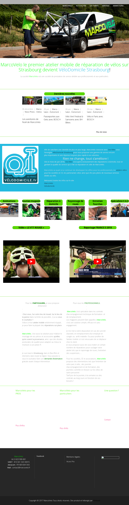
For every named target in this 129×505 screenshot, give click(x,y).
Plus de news (101, 132)
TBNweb (96, 500)
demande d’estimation (53, 358)
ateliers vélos (121, 170)
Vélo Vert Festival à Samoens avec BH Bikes (74, 119)
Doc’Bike (111, 149)
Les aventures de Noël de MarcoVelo (31, 121)
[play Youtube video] (31, 261)
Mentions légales (73, 457)
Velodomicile (49, 186)
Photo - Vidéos (36, 112)
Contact (107, 419)
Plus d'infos (20, 425)
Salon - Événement (51, 112)
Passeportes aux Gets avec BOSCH (52, 118)
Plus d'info (64, 428)
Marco (38, 109)
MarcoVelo (48, 183)
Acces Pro (70, 461)
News (27, 112)
